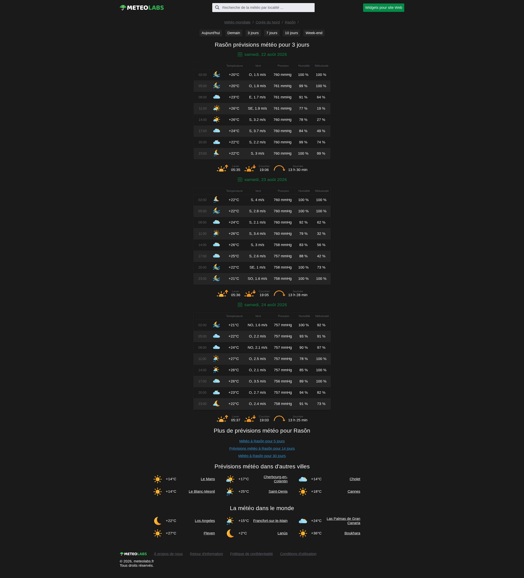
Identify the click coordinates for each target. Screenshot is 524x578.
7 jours (271, 33)
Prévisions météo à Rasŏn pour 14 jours (262, 448)
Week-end (314, 33)
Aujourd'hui (211, 33)
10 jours (291, 33)
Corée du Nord (268, 22)
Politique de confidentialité (251, 554)
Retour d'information (206, 554)
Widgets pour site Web (383, 8)
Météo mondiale (237, 22)
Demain (233, 33)
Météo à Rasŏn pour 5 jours (262, 441)
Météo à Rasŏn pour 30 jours (262, 456)
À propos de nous (168, 554)
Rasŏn (290, 22)
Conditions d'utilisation (298, 554)
